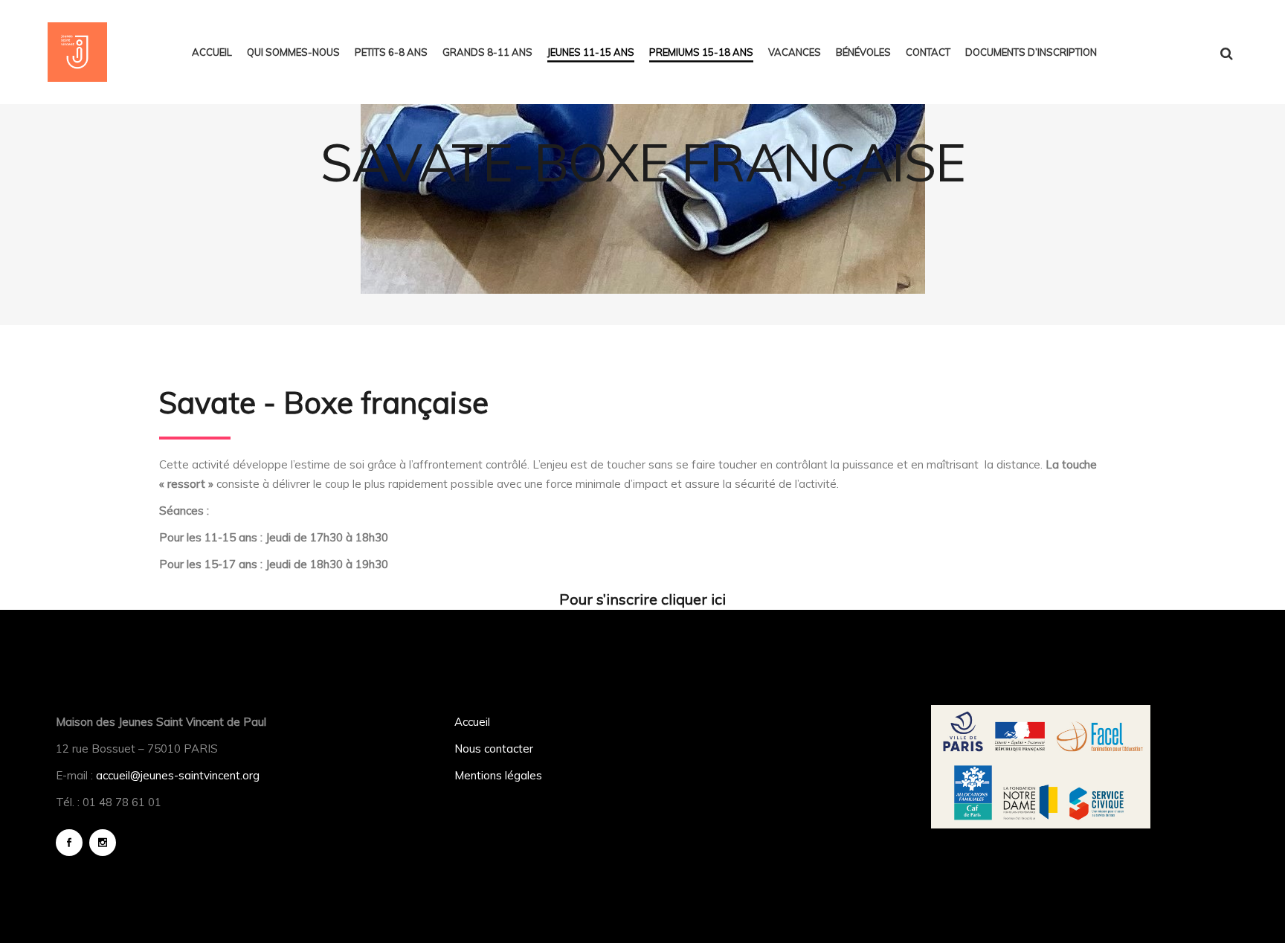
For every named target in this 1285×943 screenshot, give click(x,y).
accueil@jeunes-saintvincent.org (178, 775)
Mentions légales (498, 775)
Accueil (472, 722)
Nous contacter (493, 748)
